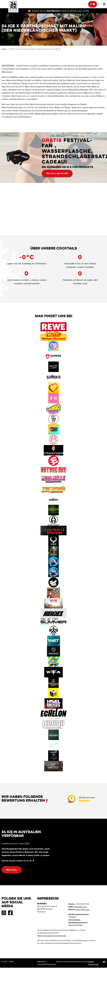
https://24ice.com (82, 909)
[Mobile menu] (103, 4)
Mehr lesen (11, 869)
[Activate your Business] (104, 961)
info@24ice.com (80, 906)
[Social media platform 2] (10, 914)
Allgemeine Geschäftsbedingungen (46, 963)
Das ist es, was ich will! (57, 173)
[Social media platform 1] (4, 914)
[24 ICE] (13, 6)
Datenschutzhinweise (64, 961)
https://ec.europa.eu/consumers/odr (51, 935)
